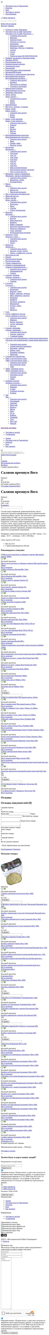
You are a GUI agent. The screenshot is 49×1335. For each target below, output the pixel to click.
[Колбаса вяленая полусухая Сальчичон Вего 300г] (21, 919)
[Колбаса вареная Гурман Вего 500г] (15, 937)
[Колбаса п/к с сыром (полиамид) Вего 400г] (18, 1087)
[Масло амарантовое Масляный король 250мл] (19, 697)
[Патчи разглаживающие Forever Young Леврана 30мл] (22, 730)
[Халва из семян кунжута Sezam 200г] (16, 591)
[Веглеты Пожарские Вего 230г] (14, 1044)
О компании (10, 434)
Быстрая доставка (8, 428)
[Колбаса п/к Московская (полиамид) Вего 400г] (20, 1098)
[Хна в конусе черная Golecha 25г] (14, 580)
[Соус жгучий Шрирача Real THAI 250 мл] (18, 624)
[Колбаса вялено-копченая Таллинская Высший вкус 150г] (24, 948)
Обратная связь (7, 1195)
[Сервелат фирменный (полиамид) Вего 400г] (19, 1109)
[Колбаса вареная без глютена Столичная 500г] (19, 1026)
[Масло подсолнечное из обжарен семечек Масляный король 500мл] (24, 557)
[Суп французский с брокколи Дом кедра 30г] (19, 784)
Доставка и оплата (12, 12)
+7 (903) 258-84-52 (8, 18)
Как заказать (10, 446)
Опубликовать (6, 849)
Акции (8, 438)
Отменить (16, 849)
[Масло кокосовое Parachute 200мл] (15, 669)
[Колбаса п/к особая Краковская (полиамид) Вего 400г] (22, 1076)
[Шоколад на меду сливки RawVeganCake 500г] (20, 658)
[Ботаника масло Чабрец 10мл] (13, 680)
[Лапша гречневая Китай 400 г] (13, 634)
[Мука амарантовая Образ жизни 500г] (16, 751)
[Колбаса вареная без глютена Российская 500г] (20, 1008)
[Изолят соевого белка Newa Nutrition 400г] (18, 719)
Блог (7, 10)
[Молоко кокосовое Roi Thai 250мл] (15, 613)
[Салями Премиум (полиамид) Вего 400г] (17, 1119)
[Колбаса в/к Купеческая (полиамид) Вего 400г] (20, 1065)
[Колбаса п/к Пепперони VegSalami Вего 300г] (19, 998)
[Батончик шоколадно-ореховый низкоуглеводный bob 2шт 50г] (24, 764)
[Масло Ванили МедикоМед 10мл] (14, 569)
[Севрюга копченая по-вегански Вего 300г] (11, 885)
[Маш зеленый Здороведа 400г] (13, 602)
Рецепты (8, 8)
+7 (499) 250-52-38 (8, 1189)
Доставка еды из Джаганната (16, 6)
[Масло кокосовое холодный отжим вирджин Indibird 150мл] (24, 647)
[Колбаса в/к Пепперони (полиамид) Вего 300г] (20, 1055)
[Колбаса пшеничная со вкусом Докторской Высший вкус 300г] (24, 906)
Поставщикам (10, 14)
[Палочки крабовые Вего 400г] (13, 980)
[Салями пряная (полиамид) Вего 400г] (16, 1130)
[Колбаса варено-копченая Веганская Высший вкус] (21, 958)
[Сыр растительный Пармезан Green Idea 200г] (19, 741)
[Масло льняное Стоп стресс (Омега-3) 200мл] (19, 708)
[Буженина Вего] (8, 969)
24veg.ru (6, 1241)
